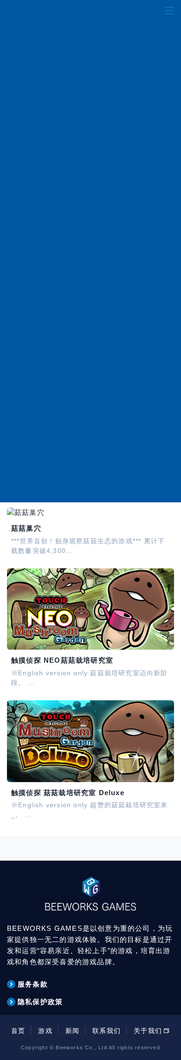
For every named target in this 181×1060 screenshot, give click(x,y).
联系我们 (106, 1030)
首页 (18, 1030)
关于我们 (148, 1030)
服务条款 (33, 984)
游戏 (45, 1030)
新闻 (72, 1030)
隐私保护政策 (40, 1002)
